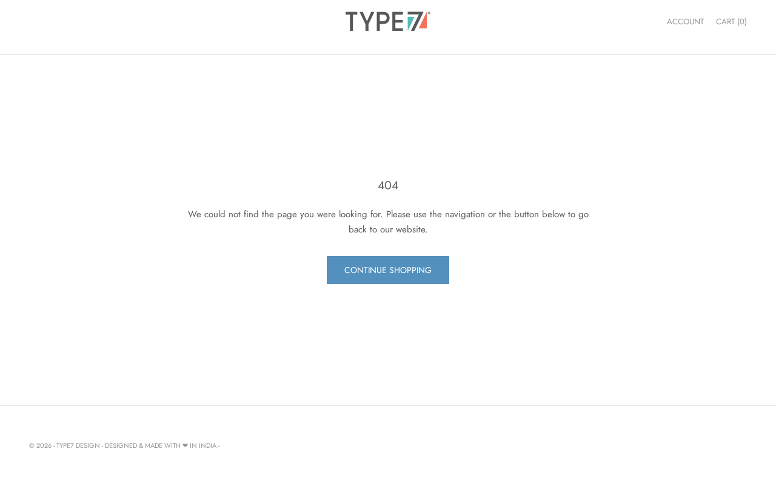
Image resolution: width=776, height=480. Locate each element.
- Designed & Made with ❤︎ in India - (160, 445)
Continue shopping (388, 270)
